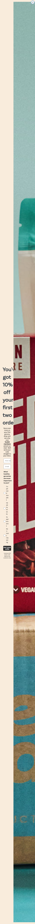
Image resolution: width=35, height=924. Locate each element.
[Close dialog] (32, 2)
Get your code (7, 548)
